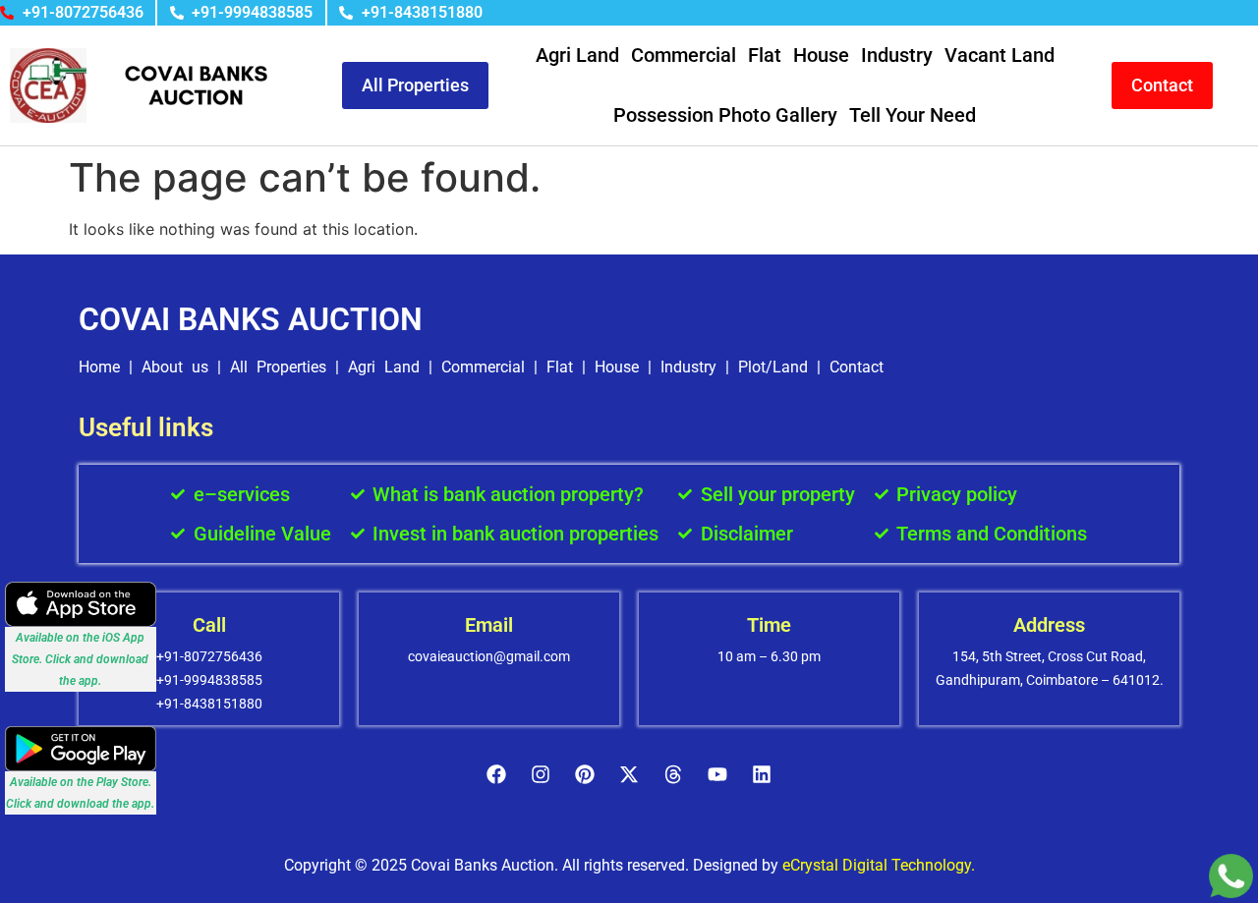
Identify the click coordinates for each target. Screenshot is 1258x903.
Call (209, 625)
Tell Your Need (912, 115)
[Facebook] (496, 774)
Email (489, 625)
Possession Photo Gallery (725, 115)
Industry (897, 55)
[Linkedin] (761, 774)
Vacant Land (999, 55)
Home (99, 367)
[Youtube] (717, 774)
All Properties (278, 367)
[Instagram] (540, 774)
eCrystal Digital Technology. (878, 865)
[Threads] (673, 774)
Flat (764, 55)
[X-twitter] (629, 774)
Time (769, 625)
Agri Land (577, 55)
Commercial (683, 55)
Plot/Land (773, 367)
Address (1049, 625)
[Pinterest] (584, 774)
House (821, 55)
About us (175, 367)
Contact (856, 367)
